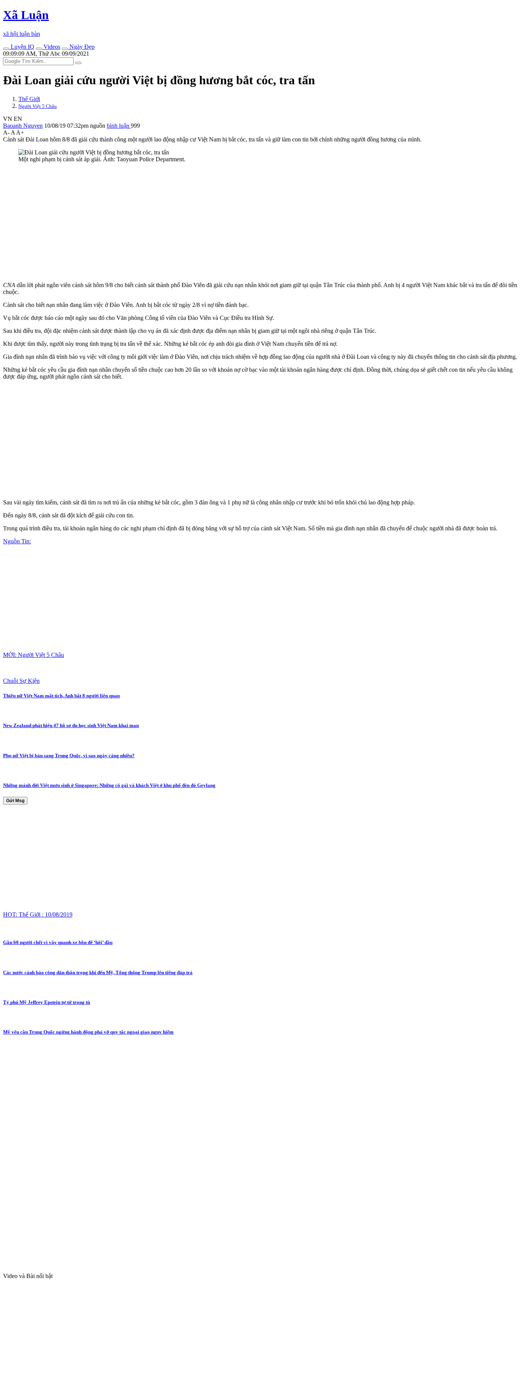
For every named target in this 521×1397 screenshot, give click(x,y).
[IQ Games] (6, 49)
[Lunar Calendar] (65, 49)
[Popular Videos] (39, 49)
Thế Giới (29, 99)
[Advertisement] (232, 222)
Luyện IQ (21, 46)
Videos (51, 46)
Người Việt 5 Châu (37, 106)
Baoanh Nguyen (23, 125)
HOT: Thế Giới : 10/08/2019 (37, 914)
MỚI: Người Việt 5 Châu (33, 655)
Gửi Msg (15, 800)
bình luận (119, 125)
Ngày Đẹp (81, 46)
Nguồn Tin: (17, 541)
